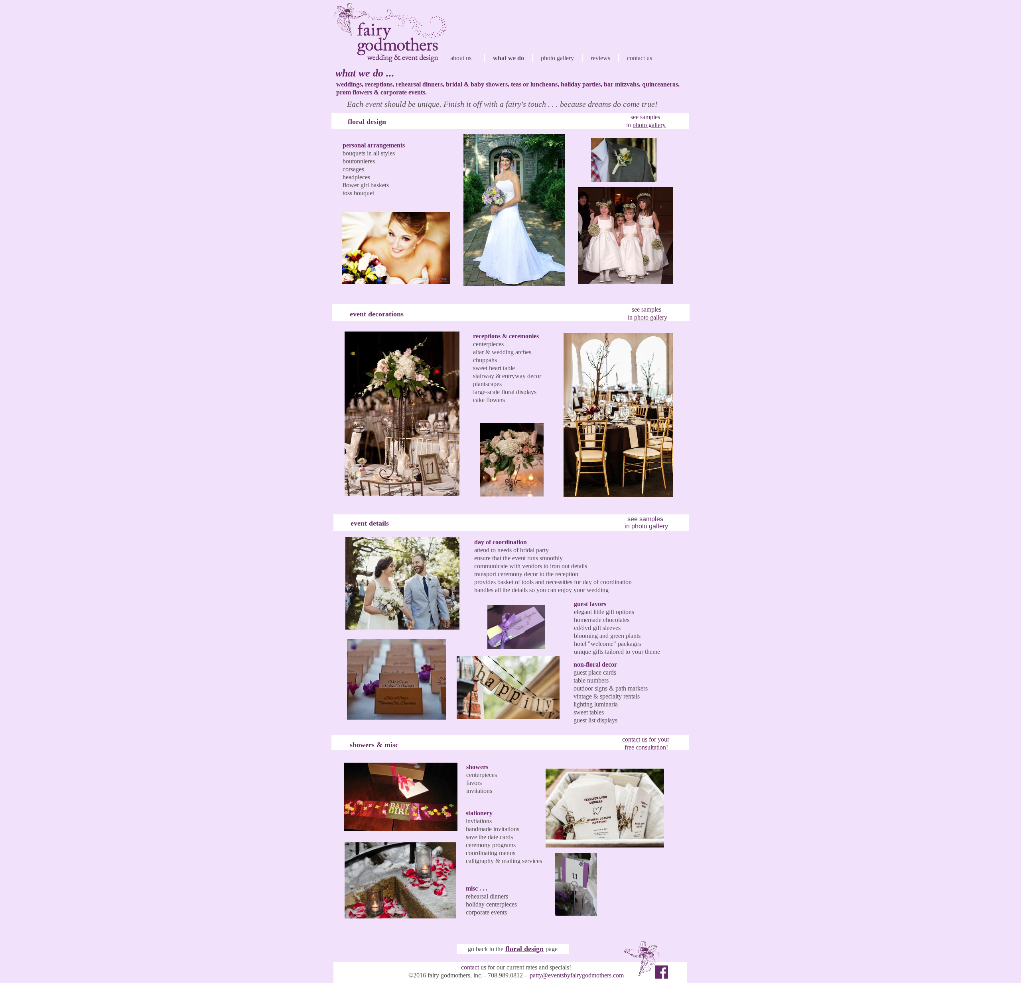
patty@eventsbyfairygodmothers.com (577, 975)
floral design (524, 949)
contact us (473, 967)
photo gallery (649, 125)
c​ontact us (634, 739)
